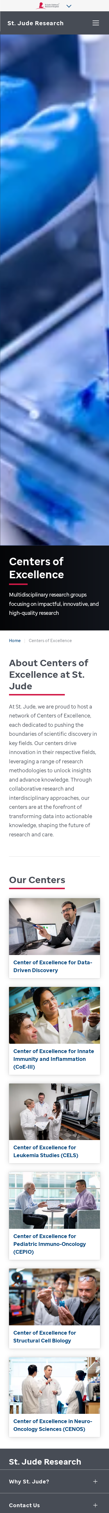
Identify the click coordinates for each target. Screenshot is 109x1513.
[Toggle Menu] (95, 23)
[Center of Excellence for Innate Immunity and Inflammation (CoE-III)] (54, 1031)
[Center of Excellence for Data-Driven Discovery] (54, 938)
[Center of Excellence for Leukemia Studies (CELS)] (54, 1123)
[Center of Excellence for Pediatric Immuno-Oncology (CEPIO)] (54, 1216)
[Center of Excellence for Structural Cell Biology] (54, 1309)
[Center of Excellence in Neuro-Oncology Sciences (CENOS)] (54, 1397)
